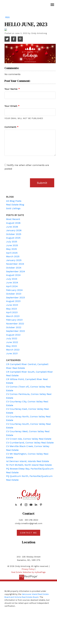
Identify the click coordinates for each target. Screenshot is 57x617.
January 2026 (13, 230)
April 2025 (12, 252)
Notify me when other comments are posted (27, 167)
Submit (42, 183)
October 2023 (13, 293)
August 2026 (13, 223)
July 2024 (11, 278)
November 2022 (15, 323)
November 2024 (15, 263)
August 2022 (13, 334)
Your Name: (11, 89)
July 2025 (11, 241)
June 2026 (12, 226)
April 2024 (12, 286)
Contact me (28, 532)
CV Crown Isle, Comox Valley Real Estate (28, 438)
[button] (16, 504)
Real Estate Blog (15, 204)
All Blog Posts (13, 201)
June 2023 (12, 305)
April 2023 (12, 312)
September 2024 (15, 271)
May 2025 (11, 249)
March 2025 (12, 256)
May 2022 (11, 346)
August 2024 (13, 275)
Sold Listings (13, 208)
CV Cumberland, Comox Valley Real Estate (30, 442)
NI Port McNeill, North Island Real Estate (29, 464)
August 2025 (13, 237)
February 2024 (14, 290)
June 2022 (12, 342)
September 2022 (15, 331)
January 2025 (13, 260)
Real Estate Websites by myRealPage (28, 572)
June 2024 (12, 282)
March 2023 (12, 316)
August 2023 (13, 301)
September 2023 (15, 297)
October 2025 (13, 234)
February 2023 (14, 319)
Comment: (11, 127)
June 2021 (12, 353)
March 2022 (12, 349)
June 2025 (12, 245)
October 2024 (13, 267)
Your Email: (11, 106)
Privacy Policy (28, 569)
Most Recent (13, 219)
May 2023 (11, 308)
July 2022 (11, 338)
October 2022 (13, 327)
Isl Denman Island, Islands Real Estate (27, 461)
